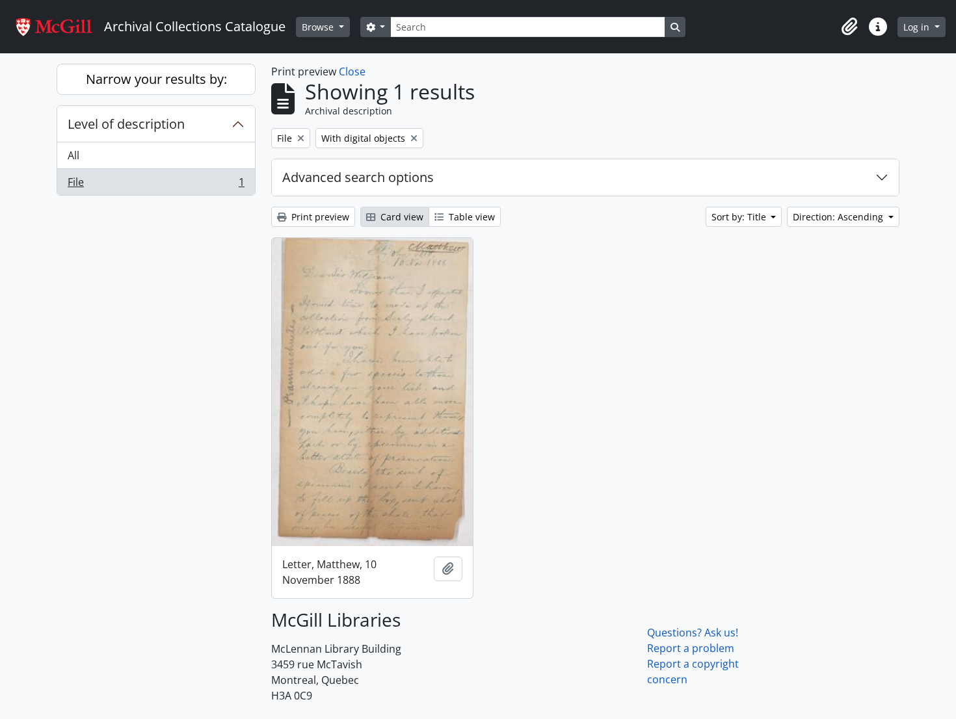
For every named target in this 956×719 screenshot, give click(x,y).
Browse (319, 27)
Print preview (319, 217)
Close (352, 71)
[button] (849, 26)
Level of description (126, 124)
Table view (470, 217)
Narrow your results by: (156, 79)
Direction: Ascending (839, 217)
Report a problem (690, 648)
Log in (917, 27)
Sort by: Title (740, 217)
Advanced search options (358, 177)
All (73, 155)
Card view (400, 217)
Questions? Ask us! (692, 632)
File (156, 185)
